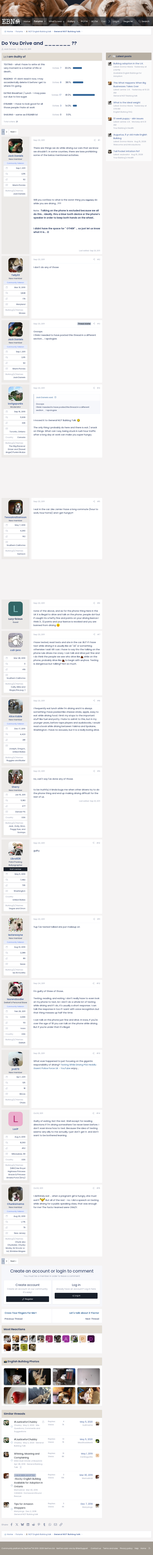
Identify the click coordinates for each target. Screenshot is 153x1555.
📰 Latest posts (122, 56)
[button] (45, 21)
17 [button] (56, 94)
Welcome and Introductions (126, 144)
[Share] (95, 140)
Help (137, 1548)
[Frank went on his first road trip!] (39, 1395)
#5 (98, 501)
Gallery (71, 21)
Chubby (18, 1425)
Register (29, 1299)
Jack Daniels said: (44, 397)
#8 (98, 700)
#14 (98, 1113)
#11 (98, 919)
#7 (98, 634)
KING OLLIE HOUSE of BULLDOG (28, 1460)
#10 (98, 843)
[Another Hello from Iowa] (64, 1376)
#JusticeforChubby (25, 1422)
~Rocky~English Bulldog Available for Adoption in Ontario (28, 1482)
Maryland (20, 304)
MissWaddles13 (85, 1442)
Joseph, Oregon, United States (17, 750)
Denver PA (20, 811)
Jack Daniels (10, 49)
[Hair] (88, 1376)
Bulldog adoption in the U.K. (128, 63)
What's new (55, 21)
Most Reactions (14, 1329)
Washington (19, 891)
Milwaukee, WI (18, 1153)
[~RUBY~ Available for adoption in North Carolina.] (88, 1395)
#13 (98, 1053)
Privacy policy (126, 1548)
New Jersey (19, 1233)
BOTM (94, 21)
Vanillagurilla (86, 1456)
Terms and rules (110, 1548)
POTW (84, 21)
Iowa (23, 1028)
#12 (98, 983)
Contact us (96, 1548)
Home (27, 21)
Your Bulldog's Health (123, 128)
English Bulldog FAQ (122, 111)
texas (22, 964)
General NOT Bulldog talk (26, 1514)
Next (12, 131)
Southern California (16, 545)
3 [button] (56, 105)
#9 (98, 771)
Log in (77, 1295)
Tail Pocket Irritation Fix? (126, 151)
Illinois (22, 1094)
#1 (99, 140)
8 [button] (56, 82)
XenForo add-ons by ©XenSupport (72, 1548)
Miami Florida (19, 185)
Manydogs (19, 1511)
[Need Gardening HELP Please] (15, 1395)
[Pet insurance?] (64, 1395)
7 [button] (56, 68)
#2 (98, 259)
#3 (98, 323)
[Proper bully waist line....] (39, 1376)
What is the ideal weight (126, 102)
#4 (98, 388)
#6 (98, 603)
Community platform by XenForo (28, 1548)
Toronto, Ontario (17, 431)
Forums (38, 21)
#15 (98, 1188)
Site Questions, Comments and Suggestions (27, 1428)
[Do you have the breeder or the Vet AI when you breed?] (15, 1376)
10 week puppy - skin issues (128, 118)
